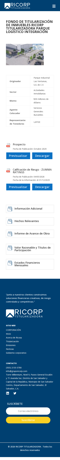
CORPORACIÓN (13, 330)
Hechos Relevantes (26, 221)
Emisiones (11, 345)
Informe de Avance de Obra (32, 233)
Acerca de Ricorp (14, 337)
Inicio (8, 333)
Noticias (10, 349)
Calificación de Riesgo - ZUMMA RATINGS (32, 171)
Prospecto (19, 144)
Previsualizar (18, 156)
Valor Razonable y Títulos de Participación (32, 249)
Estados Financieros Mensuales (27, 264)
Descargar (42, 156)
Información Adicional (28, 208)
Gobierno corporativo (16, 352)
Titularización (12, 341)
